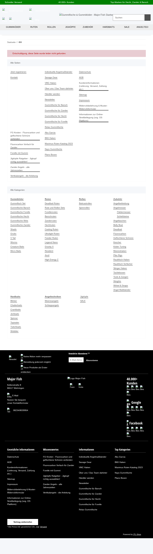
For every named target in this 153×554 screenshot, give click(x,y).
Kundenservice (15, 11)
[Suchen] (147, 17)
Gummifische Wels (19, 220)
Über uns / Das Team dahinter (59, 88)
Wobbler (14, 331)
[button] (117, 11)
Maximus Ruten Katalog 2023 (59, 143)
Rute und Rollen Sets (55, 207)
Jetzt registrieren (18, 72)
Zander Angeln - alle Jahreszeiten (20, 168)
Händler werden (52, 94)
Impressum (84, 100)
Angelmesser (119, 207)
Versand (43, 527)
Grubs (13, 233)
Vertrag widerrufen (22, 522)
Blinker (13, 301)
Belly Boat (118, 225)
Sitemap (83, 94)
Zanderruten (51, 220)
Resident (49, 251)
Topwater (14, 322)
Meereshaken (119, 251)
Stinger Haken (120, 268)
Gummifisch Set (17, 203)
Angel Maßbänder (121, 290)
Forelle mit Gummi (19, 153)
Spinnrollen (84, 207)
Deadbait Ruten (52, 203)
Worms (13, 242)
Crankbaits (15, 309)
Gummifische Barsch (20, 207)
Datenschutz (85, 72)
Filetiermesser (123, 212)
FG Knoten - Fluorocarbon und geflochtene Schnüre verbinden (25, 135)
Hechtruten (50, 225)
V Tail (13, 238)
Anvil (47, 255)
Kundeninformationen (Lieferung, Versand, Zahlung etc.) (93, 86)
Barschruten (50, 216)
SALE (82, 301)
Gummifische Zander (20, 225)
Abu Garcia (50, 132)
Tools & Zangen (120, 277)
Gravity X (49, 246)
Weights (117, 281)
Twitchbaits (15, 327)
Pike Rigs (117, 255)
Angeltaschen (119, 220)
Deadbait (117, 229)
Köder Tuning (119, 246)
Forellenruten (51, 212)
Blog (37, 20)
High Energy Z (51, 259)
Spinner (14, 318)
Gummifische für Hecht (55, 116)
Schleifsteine (123, 216)
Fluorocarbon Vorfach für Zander (22, 146)
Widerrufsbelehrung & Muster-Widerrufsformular (93, 107)
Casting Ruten (51, 229)
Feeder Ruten (51, 238)
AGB (81, 77)
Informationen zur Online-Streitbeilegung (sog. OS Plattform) (91, 117)
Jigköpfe (84, 296)
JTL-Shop (137, 534)
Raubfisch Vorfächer (123, 264)
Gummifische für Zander (56, 110)
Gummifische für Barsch (56, 105)
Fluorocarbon (119, 233)
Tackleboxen (119, 272)
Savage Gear (51, 77)
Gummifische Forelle (20, 212)
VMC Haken (50, 83)
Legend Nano (51, 242)
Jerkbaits (14, 314)
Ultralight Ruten (52, 233)
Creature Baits (17, 246)
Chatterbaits (16, 305)
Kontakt (14, 77)
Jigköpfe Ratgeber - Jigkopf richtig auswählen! (23, 160)
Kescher (117, 242)
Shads (13, 229)
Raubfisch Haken (121, 259)
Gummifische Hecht (19, 216)
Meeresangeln (51, 301)
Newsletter (50, 99)
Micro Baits (15, 251)
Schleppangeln (52, 305)
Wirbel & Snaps (120, 285)
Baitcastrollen (85, 203)
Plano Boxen (51, 154)
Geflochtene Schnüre (123, 238)
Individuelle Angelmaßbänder (58, 72)
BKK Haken (50, 138)
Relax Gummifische (54, 127)
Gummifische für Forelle (56, 121)
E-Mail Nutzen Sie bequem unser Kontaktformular (17, 399)
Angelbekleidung (121, 203)
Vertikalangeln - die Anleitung (24, 176)
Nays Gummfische (53, 149)
